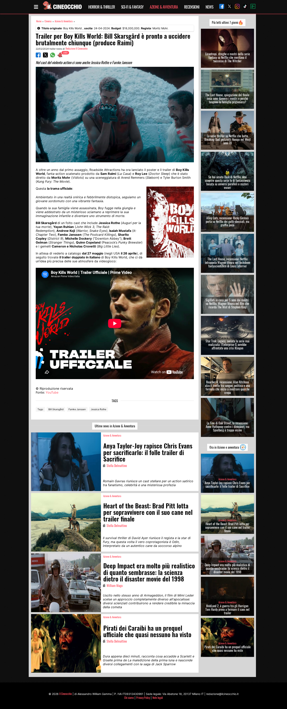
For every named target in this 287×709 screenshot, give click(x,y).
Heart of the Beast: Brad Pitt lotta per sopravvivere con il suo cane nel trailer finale (227, 527)
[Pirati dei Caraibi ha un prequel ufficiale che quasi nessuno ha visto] (66, 643)
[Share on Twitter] (45, 56)
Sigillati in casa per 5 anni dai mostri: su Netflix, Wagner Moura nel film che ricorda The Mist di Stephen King (227, 303)
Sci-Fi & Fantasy (132, 7)
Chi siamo (129, 698)
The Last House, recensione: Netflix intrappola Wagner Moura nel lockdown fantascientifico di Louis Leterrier (227, 262)
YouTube (52, 392)
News (209, 7)
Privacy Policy (143, 698)
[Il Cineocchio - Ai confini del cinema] (62, 7)
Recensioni (191, 7)
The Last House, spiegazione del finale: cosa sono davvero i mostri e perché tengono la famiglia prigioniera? (227, 98)
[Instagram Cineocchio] (236, 7)
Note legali (157, 698)
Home (38, 21)
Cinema (48, 21)
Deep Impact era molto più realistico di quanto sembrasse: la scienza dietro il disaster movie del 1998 (227, 568)
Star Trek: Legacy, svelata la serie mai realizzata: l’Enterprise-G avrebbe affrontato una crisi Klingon (228, 344)
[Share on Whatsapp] (52, 56)
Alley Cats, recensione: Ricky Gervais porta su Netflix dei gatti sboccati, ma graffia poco (227, 221)
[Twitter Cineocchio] (228, 7)
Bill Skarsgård (55, 409)
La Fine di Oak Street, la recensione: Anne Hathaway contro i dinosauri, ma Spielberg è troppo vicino (227, 426)
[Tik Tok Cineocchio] (244, 7)
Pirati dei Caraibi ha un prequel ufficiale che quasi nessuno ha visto (227, 649)
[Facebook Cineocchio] (220, 7)
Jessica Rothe (98, 409)
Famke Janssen (77, 409)
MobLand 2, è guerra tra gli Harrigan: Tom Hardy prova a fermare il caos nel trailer (227, 609)
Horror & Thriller (101, 7)
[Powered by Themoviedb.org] (251, 7)
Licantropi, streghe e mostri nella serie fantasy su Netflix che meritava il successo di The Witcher (227, 57)
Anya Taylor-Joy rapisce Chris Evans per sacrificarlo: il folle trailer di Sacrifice (227, 484)
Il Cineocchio (65, 694)
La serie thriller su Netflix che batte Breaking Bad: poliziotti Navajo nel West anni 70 (227, 139)
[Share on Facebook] (38, 56)
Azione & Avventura (164, 7)
